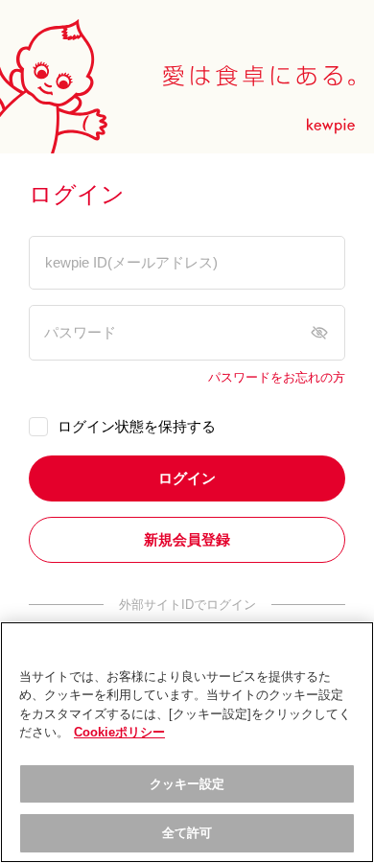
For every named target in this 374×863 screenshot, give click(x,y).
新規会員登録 (187, 539)
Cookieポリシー (119, 732)
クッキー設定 (187, 784)
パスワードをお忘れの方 (276, 378)
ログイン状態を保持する (137, 426)
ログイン (187, 478)
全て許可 (187, 833)
